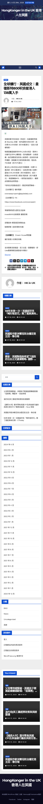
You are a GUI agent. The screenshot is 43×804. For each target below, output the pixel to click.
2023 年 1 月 (8, 456)
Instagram (26, 799)
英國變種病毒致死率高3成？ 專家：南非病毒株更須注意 (29, 267)
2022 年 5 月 (9, 500)
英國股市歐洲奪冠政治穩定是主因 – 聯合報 (20, 335)
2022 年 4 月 (9, 505)
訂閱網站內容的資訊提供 (13, 645)
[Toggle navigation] (20, 67)
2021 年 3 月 (8, 577)
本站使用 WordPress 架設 (10, 794)
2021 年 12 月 (9, 527)
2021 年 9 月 (9, 544)
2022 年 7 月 (9, 489)
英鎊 (5, 625)
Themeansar (34, 794)
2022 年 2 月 (9, 516)
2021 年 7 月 (9, 555)
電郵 (32, 799)
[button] (36, 67)
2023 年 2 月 (9, 450)
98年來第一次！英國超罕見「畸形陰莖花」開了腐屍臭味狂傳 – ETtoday (20, 313)
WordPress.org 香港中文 (13, 656)
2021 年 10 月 (9, 538)
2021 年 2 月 (8, 583)
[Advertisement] (21, 42)
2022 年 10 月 (9, 472)
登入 (5, 639)
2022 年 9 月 (9, 478)
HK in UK (19, 99)
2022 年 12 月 (9, 461)
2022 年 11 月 (9, 467)
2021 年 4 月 (9, 572)
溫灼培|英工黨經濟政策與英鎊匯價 (17, 399)
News (6, 80)
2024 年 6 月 (9, 444)
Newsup (26, 794)
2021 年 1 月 (8, 588)
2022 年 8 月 (9, 483)
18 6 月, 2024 (12, 694)
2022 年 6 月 (9, 494)
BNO (6, 608)
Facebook (12, 799)
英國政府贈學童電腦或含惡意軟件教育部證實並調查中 (14, 267)
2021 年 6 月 (9, 561)
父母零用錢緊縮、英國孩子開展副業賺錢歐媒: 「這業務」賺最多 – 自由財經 (21, 691)
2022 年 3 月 (9, 511)
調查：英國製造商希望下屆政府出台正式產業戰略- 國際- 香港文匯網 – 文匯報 (20, 359)
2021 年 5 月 (8, 566)
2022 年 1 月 (8, 522)
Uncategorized (10, 619)
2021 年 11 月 (9, 533)
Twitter (19, 799)
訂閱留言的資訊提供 (11, 650)
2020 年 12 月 (9, 594)
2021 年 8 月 (9, 550)
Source (8, 255)
